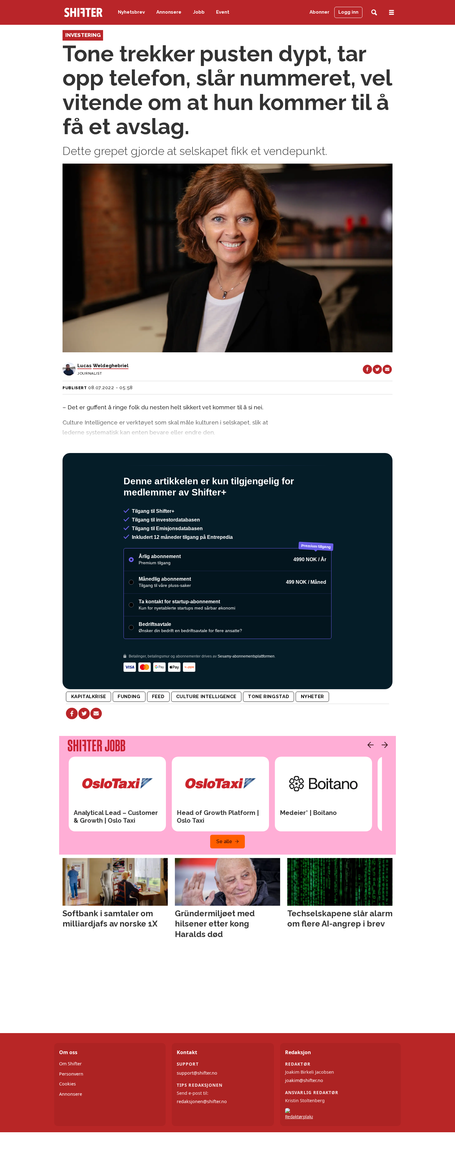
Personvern (71, 1100)
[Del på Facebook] (367, 369)
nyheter (312, 723)
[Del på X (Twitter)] (377, 369)
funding (129, 723)
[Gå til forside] (83, 12)
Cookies (67, 1110)
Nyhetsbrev (131, 12)
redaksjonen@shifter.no (202, 1128)
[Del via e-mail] (387, 369)
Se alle (224, 868)
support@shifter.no (197, 1099)
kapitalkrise (88, 723)
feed (158, 723)
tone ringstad (268, 723)
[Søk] (374, 13)
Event (222, 12)
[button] (369, 771)
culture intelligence (206, 723)
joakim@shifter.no (304, 1107)
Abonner (319, 12)
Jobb (199, 12)
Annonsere (168, 12)
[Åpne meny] (391, 12)
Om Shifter (70, 1090)
